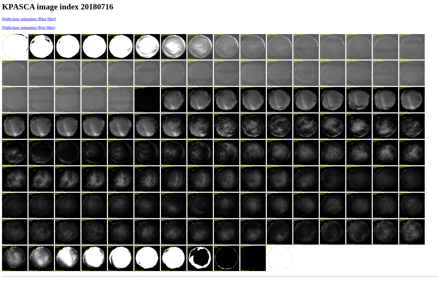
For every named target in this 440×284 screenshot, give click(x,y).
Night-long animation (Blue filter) (29, 19)
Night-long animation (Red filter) (28, 27)
